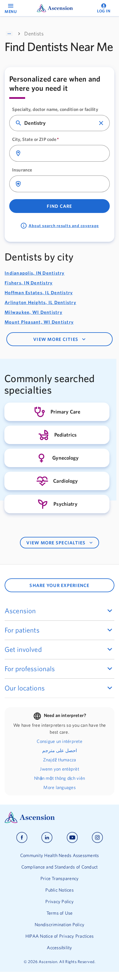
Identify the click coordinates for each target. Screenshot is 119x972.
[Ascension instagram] (97, 837)
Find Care (59, 206)
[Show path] (9, 33)
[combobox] (60, 123)
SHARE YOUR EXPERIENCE (59, 585)
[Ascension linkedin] (47, 837)
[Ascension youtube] (72, 837)
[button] (101, 123)
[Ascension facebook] (21, 837)
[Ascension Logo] (59, 817)
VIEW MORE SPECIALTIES (55, 542)
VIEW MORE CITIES (55, 339)
